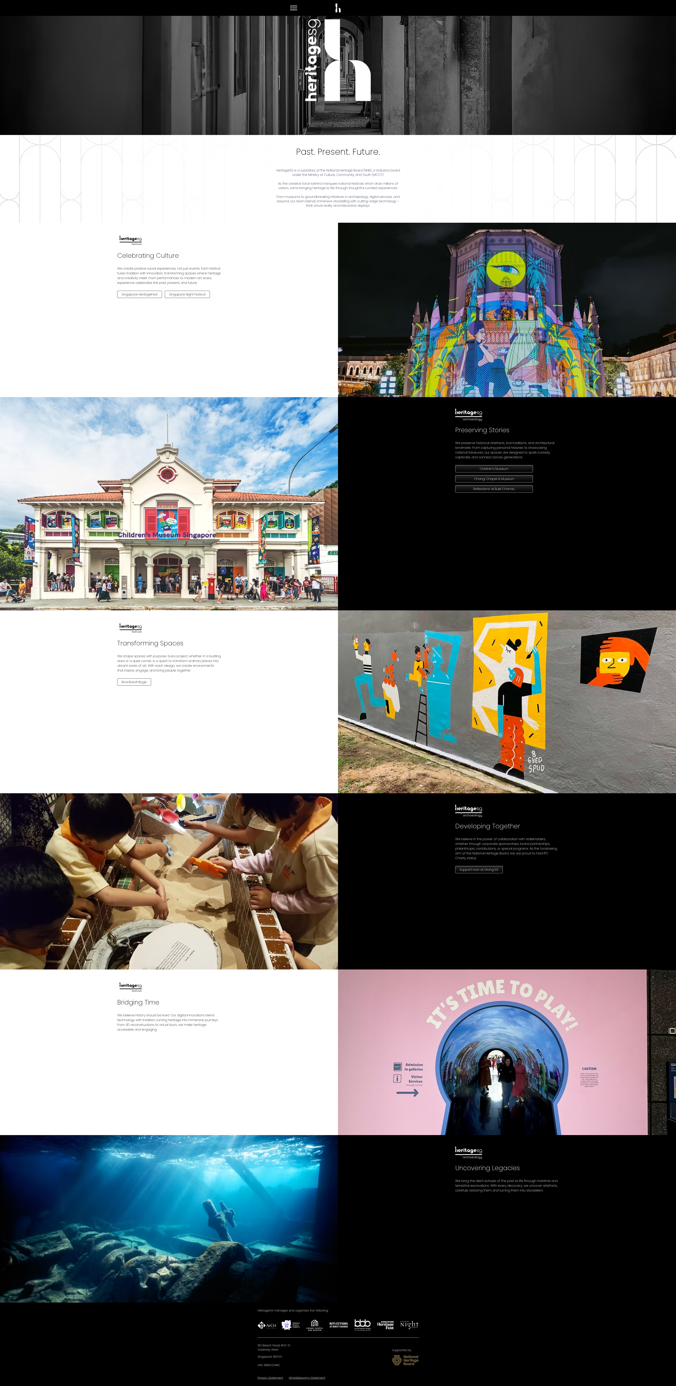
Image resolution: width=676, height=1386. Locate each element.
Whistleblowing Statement (307, 1378)
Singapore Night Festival (187, 294)
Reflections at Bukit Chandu (494, 489)
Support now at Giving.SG (479, 869)
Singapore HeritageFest (140, 294)
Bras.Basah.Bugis (134, 682)
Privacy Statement (270, 1378)
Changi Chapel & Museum (494, 479)
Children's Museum (494, 469)
